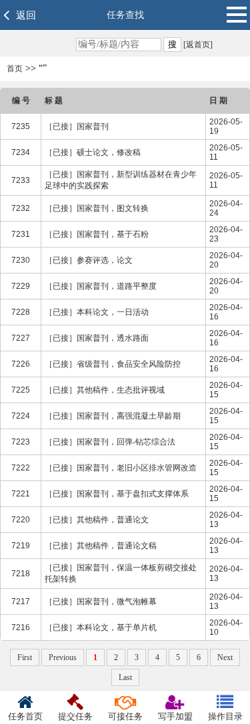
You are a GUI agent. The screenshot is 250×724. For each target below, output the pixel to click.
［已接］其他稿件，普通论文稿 (101, 545)
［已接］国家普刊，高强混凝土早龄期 (113, 416)
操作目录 (225, 716)
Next (225, 657)
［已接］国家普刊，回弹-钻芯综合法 (110, 442)
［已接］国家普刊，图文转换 (97, 208)
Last (125, 677)
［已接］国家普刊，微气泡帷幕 (101, 601)
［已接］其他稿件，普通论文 (97, 519)
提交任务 (75, 716)
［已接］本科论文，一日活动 (97, 312)
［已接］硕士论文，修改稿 (93, 152)
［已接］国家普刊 (77, 126)
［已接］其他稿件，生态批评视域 (105, 390)
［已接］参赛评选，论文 (89, 260)
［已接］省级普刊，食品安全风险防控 (113, 364)
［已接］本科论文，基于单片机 (101, 627)
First (24, 657)
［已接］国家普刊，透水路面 (97, 338)
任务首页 (25, 716)
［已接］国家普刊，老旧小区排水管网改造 (121, 467)
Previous (63, 657)
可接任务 (125, 716)
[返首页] (197, 44)
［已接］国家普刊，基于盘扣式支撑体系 (117, 493)
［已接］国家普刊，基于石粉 (97, 234)
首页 (15, 68)
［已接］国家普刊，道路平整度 (101, 286)
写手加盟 (175, 716)
